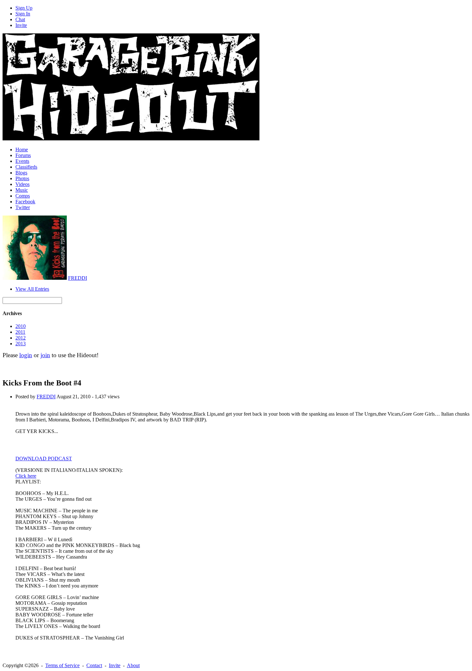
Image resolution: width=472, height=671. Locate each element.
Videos (22, 184)
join (45, 355)
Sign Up (23, 8)
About (133, 665)
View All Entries (32, 289)
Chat (20, 19)
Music (21, 190)
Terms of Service (62, 665)
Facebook (25, 201)
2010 (20, 326)
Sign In (22, 13)
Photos (22, 178)
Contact (94, 665)
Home (21, 149)
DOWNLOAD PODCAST (43, 458)
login (25, 355)
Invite (21, 25)
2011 (20, 332)
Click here (25, 476)
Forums (23, 155)
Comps (22, 196)
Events (22, 161)
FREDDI (77, 278)
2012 (20, 337)
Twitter (22, 207)
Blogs (21, 172)
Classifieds (26, 167)
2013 (20, 343)
